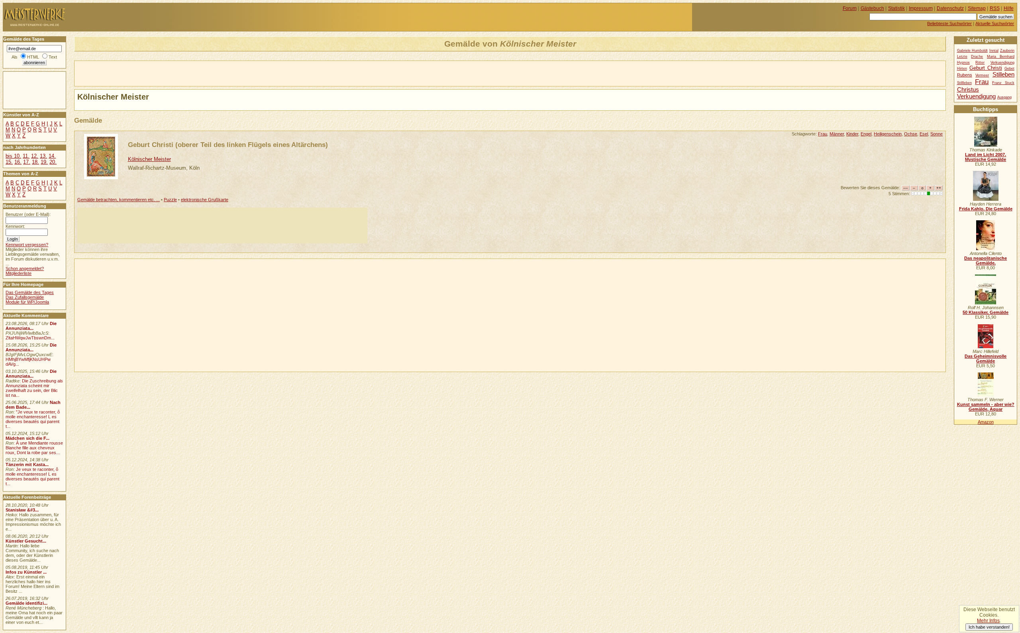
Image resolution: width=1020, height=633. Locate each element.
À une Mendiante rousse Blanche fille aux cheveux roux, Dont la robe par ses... (34, 448)
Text (53, 57)
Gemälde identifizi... (26, 603)
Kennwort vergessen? (27, 244)
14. (52, 156)
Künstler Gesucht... (26, 541)
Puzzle (170, 199)
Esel (924, 133)
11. (26, 156)
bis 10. (13, 156)
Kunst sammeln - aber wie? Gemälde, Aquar (985, 407)
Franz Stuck (1003, 83)
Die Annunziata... (31, 326)
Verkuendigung (976, 96)
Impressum (921, 8)
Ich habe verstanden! (989, 627)
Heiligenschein (888, 133)
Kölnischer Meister (149, 159)
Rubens (964, 75)
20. (53, 162)
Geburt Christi (985, 68)
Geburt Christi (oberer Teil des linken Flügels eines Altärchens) (228, 145)
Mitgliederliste (18, 273)
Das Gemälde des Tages (30, 292)
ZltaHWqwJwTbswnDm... (30, 337)
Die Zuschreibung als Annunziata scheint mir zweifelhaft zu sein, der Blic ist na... (34, 388)
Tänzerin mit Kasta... (27, 464)
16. (18, 162)
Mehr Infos (988, 620)
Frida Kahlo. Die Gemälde (985, 208)
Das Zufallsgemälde (25, 297)
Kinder (852, 133)
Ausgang (1004, 97)
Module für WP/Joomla (27, 302)
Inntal (993, 51)
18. (35, 162)
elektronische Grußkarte (204, 199)
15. (9, 162)
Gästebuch (872, 8)
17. (26, 162)
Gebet (1009, 69)
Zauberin (1007, 51)
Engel (866, 133)
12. (34, 156)
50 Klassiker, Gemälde (985, 312)
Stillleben (964, 83)
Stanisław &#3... (22, 510)
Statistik (896, 8)
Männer (837, 133)
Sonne (936, 133)
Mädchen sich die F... (27, 438)
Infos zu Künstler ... (26, 572)
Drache (977, 57)
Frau (822, 133)
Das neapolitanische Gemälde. (985, 260)
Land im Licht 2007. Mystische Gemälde (985, 157)
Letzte (962, 57)
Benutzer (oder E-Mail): (28, 214)
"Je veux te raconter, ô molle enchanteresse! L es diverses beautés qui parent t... (33, 419)
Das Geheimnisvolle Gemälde (985, 358)
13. (43, 156)
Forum (850, 8)
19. (44, 162)
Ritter (980, 63)
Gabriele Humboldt (972, 51)
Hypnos (963, 63)
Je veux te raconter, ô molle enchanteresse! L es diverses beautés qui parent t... (32, 476)
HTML (33, 57)
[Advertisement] (168, 73)
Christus (968, 89)
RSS (995, 8)
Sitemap (977, 8)
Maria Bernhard (1000, 57)
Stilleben (1003, 74)
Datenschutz (950, 8)
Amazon (986, 421)
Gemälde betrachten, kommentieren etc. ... (118, 199)
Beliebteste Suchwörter (949, 23)
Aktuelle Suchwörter (994, 23)
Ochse (910, 133)
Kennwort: (15, 226)
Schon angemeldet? (25, 268)
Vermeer (982, 75)
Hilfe (1009, 8)
